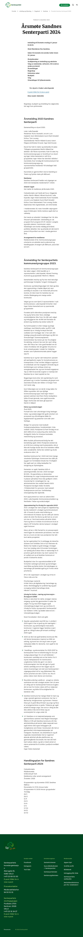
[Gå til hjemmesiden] (10, 850)
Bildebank (67, 869)
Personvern (7, 929)
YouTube (27, 869)
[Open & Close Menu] (77, 5)
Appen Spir (68, 862)
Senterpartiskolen (50, 872)
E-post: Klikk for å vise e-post (38, 92)
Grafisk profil (69, 866)
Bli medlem (64, 5)
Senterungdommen (51, 875)
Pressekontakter (11, 886)
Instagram (27, 866)
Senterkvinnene (50, 862)
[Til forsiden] (13, 7)
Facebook (27, 862)
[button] (73, 5)
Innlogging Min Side (71, 873)
